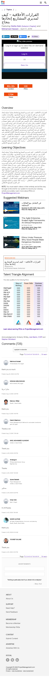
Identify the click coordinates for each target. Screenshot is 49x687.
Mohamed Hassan (10, 28)
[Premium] (11, 207)
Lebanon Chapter (28, 26)
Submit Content (12, 638)
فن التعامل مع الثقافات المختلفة (31, 204)
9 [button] (35, 354)
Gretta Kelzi (16, 26)
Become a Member (13, 623)
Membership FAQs (13, 627)
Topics (9, 9)
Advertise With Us (12, 648)
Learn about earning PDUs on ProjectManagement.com (23, 329)
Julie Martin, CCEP (35, 337)
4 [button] (28, 354)
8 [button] (33, 354)
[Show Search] (45, 2)
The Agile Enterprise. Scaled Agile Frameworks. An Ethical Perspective (33, 220)
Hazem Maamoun (15, 420)
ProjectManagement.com (11, 193)
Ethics (36, 36)
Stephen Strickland (8, 339)
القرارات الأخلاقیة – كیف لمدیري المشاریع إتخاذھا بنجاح (22, 262)
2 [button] (25, 354)
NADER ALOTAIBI (15, 519)
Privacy (8, 671)
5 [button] (29, 354)
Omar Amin (13, 500)
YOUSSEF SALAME (15, 539)
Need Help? (10, 608)
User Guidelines (17, 671)
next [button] (45, 354)
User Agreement (28, 671)
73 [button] (42, 354)
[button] (24, 41)
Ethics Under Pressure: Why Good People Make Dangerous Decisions (33, 239)
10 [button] (36, 354)
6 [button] (31, 354)
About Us (9, 598)
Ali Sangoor (13, 459)
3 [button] (27, 354)
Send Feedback (12, 612)
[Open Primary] (41, 2)
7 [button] (32, 354)
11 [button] (38, 354)
